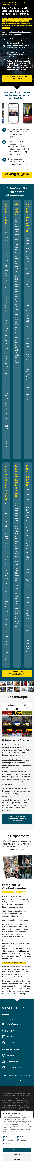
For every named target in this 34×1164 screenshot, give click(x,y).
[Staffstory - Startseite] (13, 1007)
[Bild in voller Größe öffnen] (3, 683)
